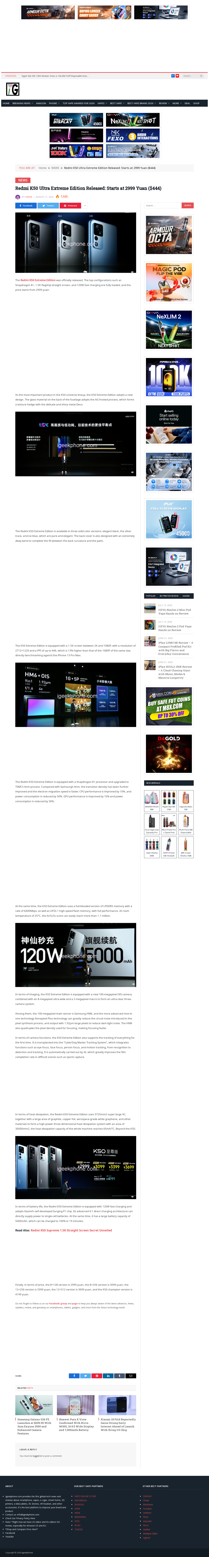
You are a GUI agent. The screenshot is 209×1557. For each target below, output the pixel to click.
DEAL (187, 103)
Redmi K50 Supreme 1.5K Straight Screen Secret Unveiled (71, 1230)
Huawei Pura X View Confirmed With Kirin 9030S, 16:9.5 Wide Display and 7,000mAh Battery (76, 1425)
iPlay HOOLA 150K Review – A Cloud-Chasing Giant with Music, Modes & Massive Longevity (175, 672)
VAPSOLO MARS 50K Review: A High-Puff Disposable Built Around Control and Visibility (56, 76)
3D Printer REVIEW (169, 595)
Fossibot (147, 1508)
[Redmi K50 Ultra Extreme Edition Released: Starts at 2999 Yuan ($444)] (75, 242)
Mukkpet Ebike (150, 1533)
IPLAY (77, 1525)
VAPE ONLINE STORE (85, 1496)
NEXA (77, 1512)
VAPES (101, 103)
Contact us (10, 1514)
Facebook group (58, 1303)
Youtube (9, 1536)
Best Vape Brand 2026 (140, 103)
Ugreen (146, 1537)
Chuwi (146, 1500)
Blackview (148, 1504)
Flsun (145, 1516)
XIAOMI (186, 595)
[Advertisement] (104, 46)
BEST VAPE (116, 103)
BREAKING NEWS (21, 103)
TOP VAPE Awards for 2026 (79, 103)
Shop (196, 103)
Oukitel (146, 1529)
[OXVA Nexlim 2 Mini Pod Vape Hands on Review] (150, 608)
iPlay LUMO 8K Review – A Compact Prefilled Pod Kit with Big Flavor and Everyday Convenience (175, 648)
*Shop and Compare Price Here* (21, 1529)
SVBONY (147, 1496)
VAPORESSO (81, 1500)
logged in (37, 1455)
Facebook (10, 1532)
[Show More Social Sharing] (85, 205)
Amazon (41, 103)
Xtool (145, 1525)
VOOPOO (79, 1504)
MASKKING (80, 1516)
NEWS (22, 180)
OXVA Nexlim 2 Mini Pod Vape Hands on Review (174, 611)
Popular (150, 595)
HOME (6, 103)
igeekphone (27, 1552)
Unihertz (147, 1512)
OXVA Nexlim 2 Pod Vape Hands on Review (174, 628)
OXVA (77, 1508)
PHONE (53, 103)
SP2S (77, 1521)
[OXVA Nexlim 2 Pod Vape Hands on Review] (150, 625)
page (75, 1303)
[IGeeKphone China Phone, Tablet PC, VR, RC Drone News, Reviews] (12, 89)
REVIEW (163, 103)
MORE (176, 103)
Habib (28, 196)
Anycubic (147, 1521)
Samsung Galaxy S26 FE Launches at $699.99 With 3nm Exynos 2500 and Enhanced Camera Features (34, 1426)
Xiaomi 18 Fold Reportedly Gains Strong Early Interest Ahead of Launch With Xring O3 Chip (118, 1425)
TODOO (79, 1529)
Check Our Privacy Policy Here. (20, 1518)
